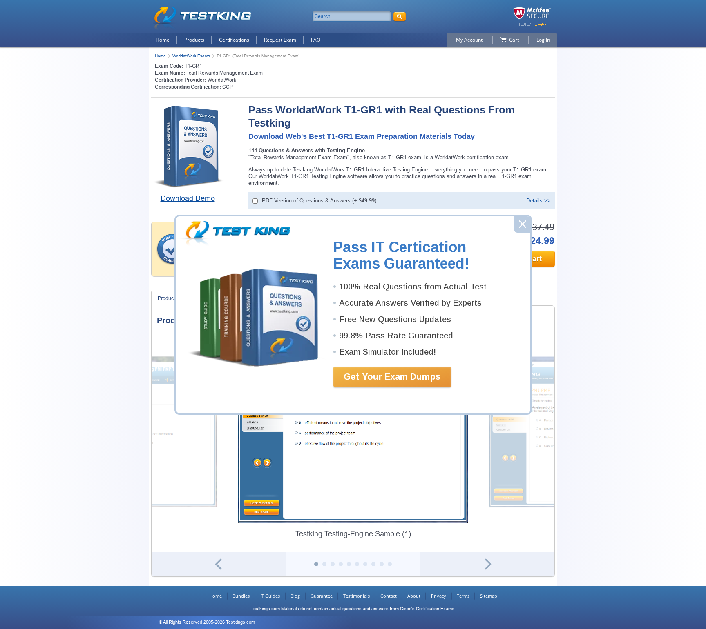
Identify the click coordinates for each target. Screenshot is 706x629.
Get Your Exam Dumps (392, 376)
